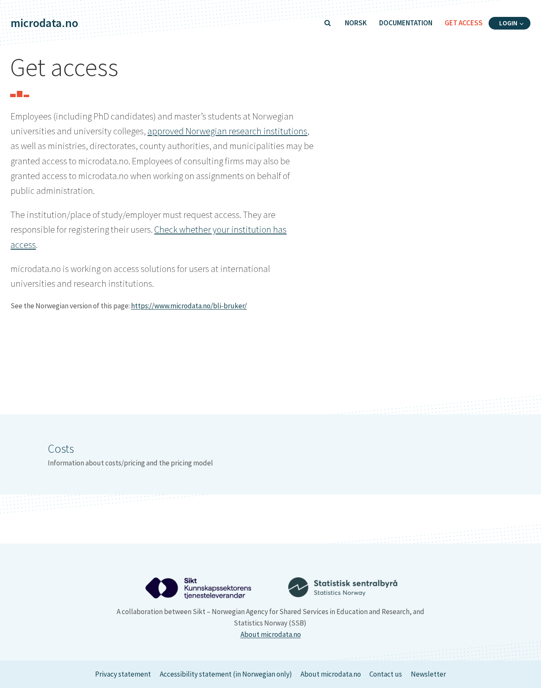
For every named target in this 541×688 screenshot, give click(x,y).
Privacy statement (123, 674)
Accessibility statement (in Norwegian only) (226, 674)
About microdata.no (270, 634)
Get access (464, 22)
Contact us (385, 674)
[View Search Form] (327, 23)
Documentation (405, 22)
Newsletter (428, 674)
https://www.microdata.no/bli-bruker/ (189, 305)
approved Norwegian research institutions (227, 131)
